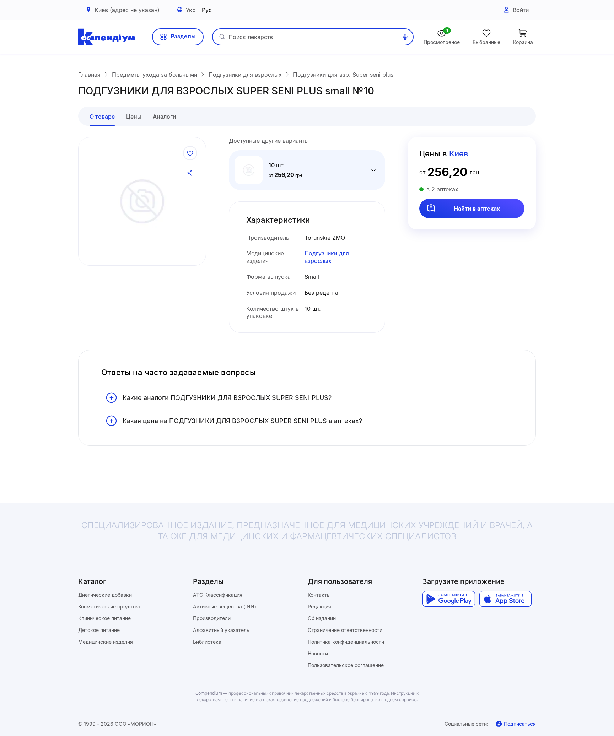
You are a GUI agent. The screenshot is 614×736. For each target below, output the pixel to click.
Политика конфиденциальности (346, 642)
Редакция (319, 607)
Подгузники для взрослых (327, 257)
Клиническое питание (104, 618)
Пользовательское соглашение (346, 665)
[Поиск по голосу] (405, 37)
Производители (212, 618)
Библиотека (207, 642)
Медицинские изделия (105, 642)
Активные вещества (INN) (224, 607)
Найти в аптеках (477, 208)
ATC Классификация (217, 595)
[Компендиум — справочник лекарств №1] (106, 36)
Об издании (322, 618)
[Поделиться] (190, 173)
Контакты (319, 595)
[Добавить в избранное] (190, 153)
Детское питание (99, 630)
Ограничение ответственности (345, 630)
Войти (521, 9)
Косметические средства (109, 607)
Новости (318, 653)
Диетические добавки (105, 595)
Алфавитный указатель (221, 630)
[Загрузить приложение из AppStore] (505, 599)
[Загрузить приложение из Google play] (448, 599)
